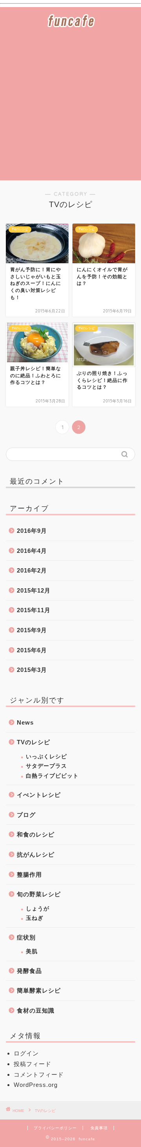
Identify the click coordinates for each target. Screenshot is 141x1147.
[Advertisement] (70, 105)
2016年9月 (32, 530)
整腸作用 (29, 874)
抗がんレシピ (35, 854)
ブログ (26, 814)
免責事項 (99, 1128)
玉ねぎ (34, 918)
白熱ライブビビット (52, 776)
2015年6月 (32, 650)
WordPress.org (36, 1084)
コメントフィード (39, 1074)
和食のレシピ (35, 834)
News (25, 722)
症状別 (26, 937)
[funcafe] (70, 24)
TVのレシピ (33, 742)
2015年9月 (32, 630)
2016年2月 (32, 570)
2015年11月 (34, 610)
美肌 (32, 951)
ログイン (26, 1053)
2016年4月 (32, 550)
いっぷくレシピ (46, 757)
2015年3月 (32, 669)
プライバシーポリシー (55, 1128)
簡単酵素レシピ (39, 990)
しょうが (37, 909)
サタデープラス (46, 766)
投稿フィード (32, 1064)
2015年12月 (34, 590)
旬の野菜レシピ (39, 894)
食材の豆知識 (35, 1010)
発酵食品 (29, 970)
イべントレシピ (39, 794)
